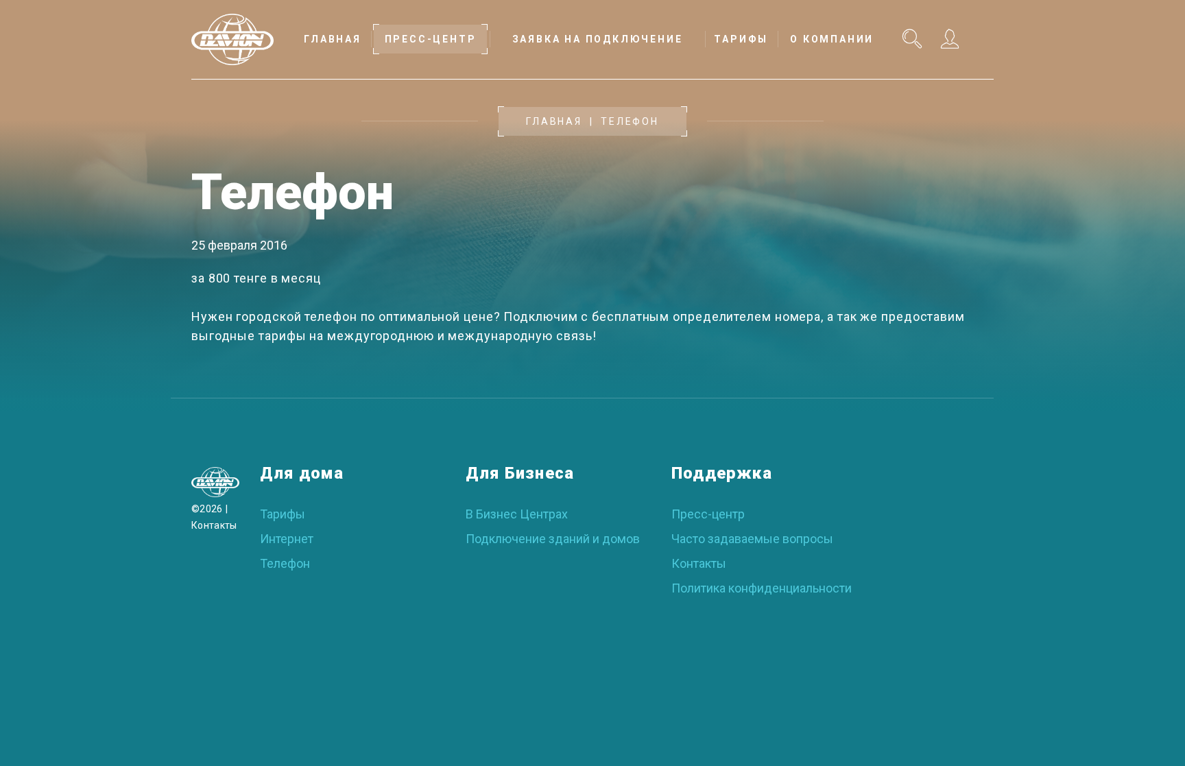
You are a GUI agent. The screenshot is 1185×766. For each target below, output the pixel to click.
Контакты (214, 525)
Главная (554, 121)
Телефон (285, 563)
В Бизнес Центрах (517, 514)
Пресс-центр (708, 514)
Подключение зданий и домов (553, 538)
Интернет (286, 538)
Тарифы (282, 514)
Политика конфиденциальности (761, 588)
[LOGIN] (948, 38)
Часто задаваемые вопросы (752, 538)
